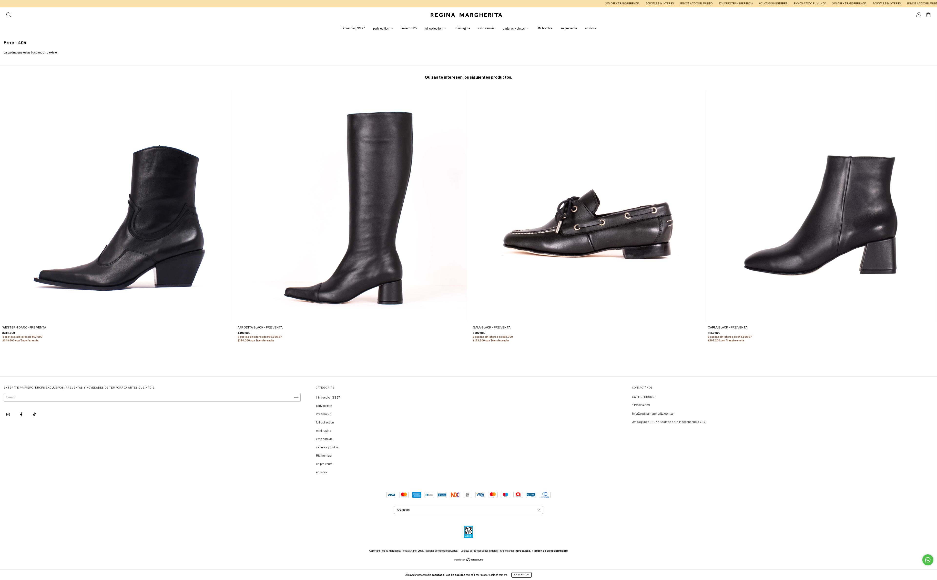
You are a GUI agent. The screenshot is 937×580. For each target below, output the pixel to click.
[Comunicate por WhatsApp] (927, 559)
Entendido (521, 575)
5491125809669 (643, 397)
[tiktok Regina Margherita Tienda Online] (34, 414)
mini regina (462, 28)
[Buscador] (8, 15)
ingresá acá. (523, 550)
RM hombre (544, 28)
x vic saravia (486, 28)
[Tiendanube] (468, 560)
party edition (381, 28)
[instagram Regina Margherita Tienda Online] (8, 414)
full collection (434, 28)
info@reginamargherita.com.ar (653, 413)
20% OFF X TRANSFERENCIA (560, 3)
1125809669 (641, 405)
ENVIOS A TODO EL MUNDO (634, 3)
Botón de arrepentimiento (551, 550)
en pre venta (568, 28)
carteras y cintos (514, 28)
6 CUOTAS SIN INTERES (598, 3)
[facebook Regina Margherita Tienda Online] (21, 414)
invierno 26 (409, 28)
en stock (590, 28)
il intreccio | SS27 (353, 28)
